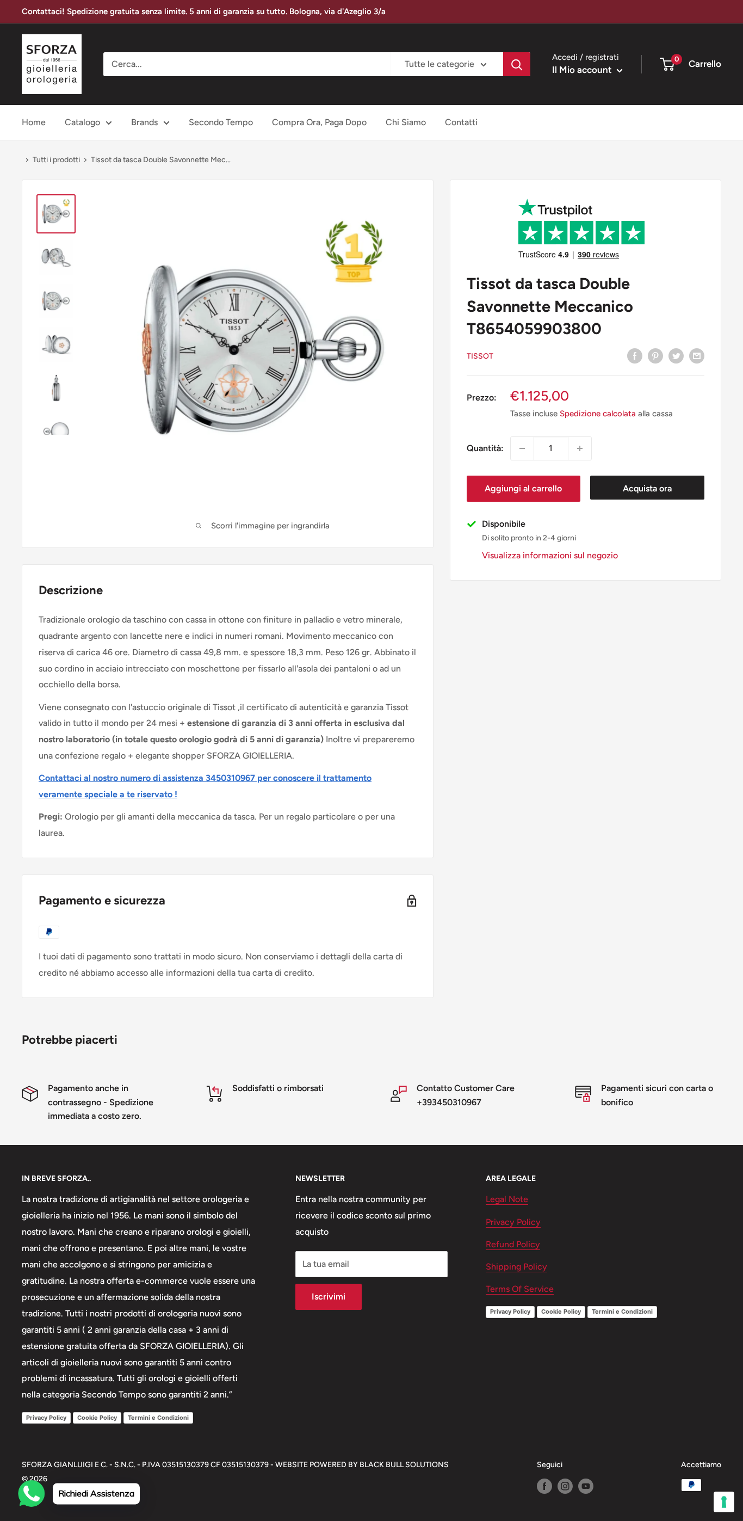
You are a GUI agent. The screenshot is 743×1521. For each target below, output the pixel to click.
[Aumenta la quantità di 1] (579, 448)
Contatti (461, 122)
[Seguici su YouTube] (585, 1486)
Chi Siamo (406, 122)
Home (34, 122)
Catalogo (82, 122)
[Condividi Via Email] (696, 355)
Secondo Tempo (221, 122)
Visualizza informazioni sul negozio (550, 555)
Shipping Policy (516, 1266)
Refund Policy (513, 1244)
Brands (144, 122)
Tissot (480, 356)
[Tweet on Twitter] (676, 355)
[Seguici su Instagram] (565, 1486)
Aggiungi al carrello (523, 488)
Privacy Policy (46, 1417)
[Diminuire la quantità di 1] (522, 448)
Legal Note (507, 1199)
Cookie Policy (97, 1417)
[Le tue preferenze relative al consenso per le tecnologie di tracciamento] (724, 1502)
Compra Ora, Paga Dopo (319, 122)
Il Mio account (583, 69)
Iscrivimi (328, 1296)
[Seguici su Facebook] (544, 1486)
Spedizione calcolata (598, 413)
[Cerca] (516, 64)
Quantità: (485, 448)
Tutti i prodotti (56, 159)
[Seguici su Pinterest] (655, 355)
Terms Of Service (520, 1289)
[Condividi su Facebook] (634, 355)
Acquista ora (647, 488)
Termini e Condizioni (158, 1417)
